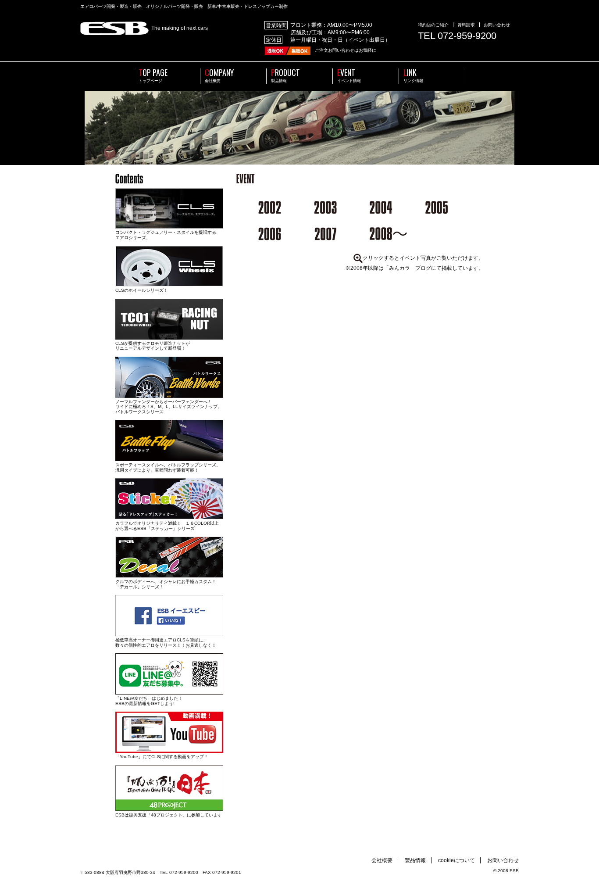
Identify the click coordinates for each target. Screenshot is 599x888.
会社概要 (381, 860)
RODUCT (285, 75)
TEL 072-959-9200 (457, 35)
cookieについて (456, 860)
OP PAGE (153, 75)
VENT (349, 75)
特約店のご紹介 (433, 24)
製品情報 (415, 860)
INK (413, 75)
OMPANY (219, 75)
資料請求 (466, 24)
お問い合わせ (497, 24)
